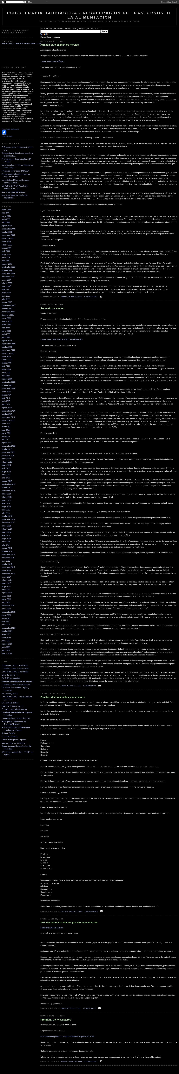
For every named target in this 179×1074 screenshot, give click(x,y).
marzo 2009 (6, 363)
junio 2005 (6, 219)
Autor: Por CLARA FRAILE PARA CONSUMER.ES (62, 340)
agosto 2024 (7, 644)
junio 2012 (6, 475)
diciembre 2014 (8, 558)
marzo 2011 (6, 427)
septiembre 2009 (8, 382)
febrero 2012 (7, 462)
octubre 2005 (7, 232)
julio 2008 (6, 337)
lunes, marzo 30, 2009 (71, 686)
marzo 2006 (6, 248)
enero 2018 (6, 596)
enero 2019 (6, 609)
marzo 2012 (6, 465)
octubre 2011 (7, 449)
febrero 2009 (7, 360)
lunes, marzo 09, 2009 (71, 1008)
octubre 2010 (7, 414)
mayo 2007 (6, 293)
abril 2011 (6, 430)
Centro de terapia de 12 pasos (14, 740)
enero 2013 (6, 494)
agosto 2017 (7, 593)
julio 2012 (6, 478)
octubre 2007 (7, 309)
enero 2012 (6, 459)
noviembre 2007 (8, 312)
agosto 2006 (7, 264)
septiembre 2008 (8, 344)
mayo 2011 (6, 433)
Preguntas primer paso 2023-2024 (15, 171)
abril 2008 (6, 328)
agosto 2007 (7, 302)
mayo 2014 (6, 539)
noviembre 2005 (8, 235)
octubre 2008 (7, 347)
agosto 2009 (7, 379)
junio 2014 (6, 542)
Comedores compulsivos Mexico (15, 672)
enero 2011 (6, 424)
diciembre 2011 (8, 455)
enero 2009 (6, 357)
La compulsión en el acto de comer (16, 718)
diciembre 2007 (8, 315)
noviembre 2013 (8, 519)
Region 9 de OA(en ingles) (12, 706)
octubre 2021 (7, 631)
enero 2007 (6, 280)
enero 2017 (6, 577)
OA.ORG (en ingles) (10, 675)
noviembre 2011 (8, 452)
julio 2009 (6, 376)
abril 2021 (6, 622)
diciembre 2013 (8, 523)
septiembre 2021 (8, 628)
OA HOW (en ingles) (10, 703)
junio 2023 (6, 641)
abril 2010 (6, 398)
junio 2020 (6, 618)
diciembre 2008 (8, 353)
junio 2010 (6, 401)
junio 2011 (6, 436)
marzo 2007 (6, 286)
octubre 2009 (7, 385)
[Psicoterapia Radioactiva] (4, 134)
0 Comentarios (91, 297)
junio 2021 (6, 625)
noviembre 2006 (8, 273)
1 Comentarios (91, 911)
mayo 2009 (6, 369)
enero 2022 (6, 634)
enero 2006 (6, 242)
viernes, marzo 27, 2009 (71, 911)
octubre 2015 (7, 564)
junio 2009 (6, 373)
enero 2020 (6, 615)
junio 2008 (6, 334)
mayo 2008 (6, 331)
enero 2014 (6, 526)
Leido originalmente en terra (51, 928)
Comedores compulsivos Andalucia (16, 685)
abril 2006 (6, 251)
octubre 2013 (7, 516)
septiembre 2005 (8, 229)
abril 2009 (6, 366)
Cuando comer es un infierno (13, 743)
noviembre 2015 (8, 567)
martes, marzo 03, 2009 (71, 1061)
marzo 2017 (6, 583)
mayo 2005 (6, 216)
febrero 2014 (7, 529)
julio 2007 (6, 299)
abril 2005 (6, 213)
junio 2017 (6, 590)
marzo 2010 (6, 395)
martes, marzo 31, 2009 (71, 297)
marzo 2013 (6, 500)
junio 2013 (6, 510)
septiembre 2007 (8, 305)
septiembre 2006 (8, 267)
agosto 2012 (7, 481)
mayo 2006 (6, 254)
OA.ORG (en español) (11, 678)
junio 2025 (6, 647)
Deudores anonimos (10, 736)
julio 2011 (5, 439)
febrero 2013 (7, 497)
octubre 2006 (7, 270)
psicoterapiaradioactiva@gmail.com (21, 43)
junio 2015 (6, 561)
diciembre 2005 (8, 238)
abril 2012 (6, 468)
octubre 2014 (7, 551)
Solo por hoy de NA (10, 694)
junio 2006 (6, 258)
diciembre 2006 (8, 277)
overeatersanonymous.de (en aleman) (17, 681)
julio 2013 (6, 513)
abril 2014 (6, 535)
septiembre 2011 (8, 446)
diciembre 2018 (8, 606)
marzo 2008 (6, 325)
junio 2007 (6, 296)
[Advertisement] (16, 57)
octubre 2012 (7, 487)
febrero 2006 (7, 245)
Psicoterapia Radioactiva (10, 129)
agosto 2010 (7, 408)
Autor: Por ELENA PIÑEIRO (53, 61)
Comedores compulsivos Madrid (15, 665)
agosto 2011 (7, 443)
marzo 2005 (6, 210)
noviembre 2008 (8, 350)
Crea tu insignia (7, 136)
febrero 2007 (7, 283)
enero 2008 (6, 318)
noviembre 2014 (8, 554)
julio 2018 (6, 602)
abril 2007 (6, 289)
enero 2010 (6, 392)
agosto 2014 (7, 548)
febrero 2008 (7, 321)
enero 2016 (6, 570)
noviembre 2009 (8, 388)
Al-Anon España (8, 733)
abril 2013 (6, 503)
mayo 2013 (6, 507)
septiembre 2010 (8, 411)
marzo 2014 (6, 532)
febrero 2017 (7, 580)
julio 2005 (6, 222)
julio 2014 (6, 545)
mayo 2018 (6, 599)
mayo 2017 (6, 586)
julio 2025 (6, 650)
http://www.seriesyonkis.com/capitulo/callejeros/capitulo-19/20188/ (67, 1036)
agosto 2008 (7, 341)
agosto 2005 (7, 226)
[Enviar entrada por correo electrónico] (100, 297)
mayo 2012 (6, 471)
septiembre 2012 (8, 484)
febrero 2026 (7, 654)
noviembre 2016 (8, 574)
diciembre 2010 (8, 420)
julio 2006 (6, 261)
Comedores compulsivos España (15, 669)
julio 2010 (6, 404)
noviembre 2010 (8, 417)
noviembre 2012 (8, 491)
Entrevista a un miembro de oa (14, 709)
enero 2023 (6, 638)
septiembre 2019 (8, 612)
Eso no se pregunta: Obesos (13, 192)
